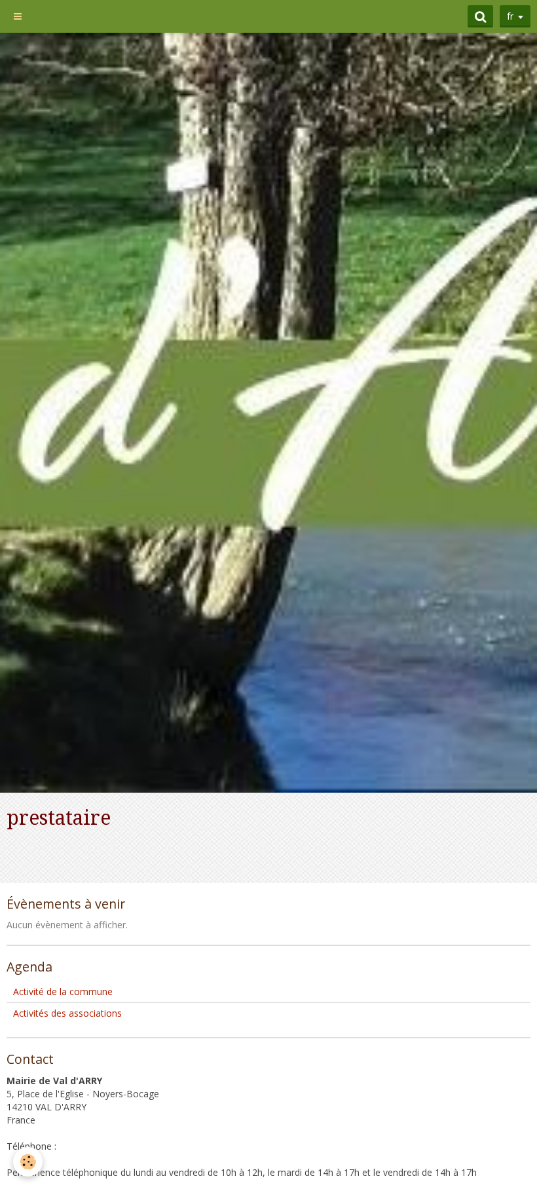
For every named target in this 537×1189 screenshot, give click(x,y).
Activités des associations (67, 1013)
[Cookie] (28, 1162)
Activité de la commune (63, 991)
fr (510, 16)
